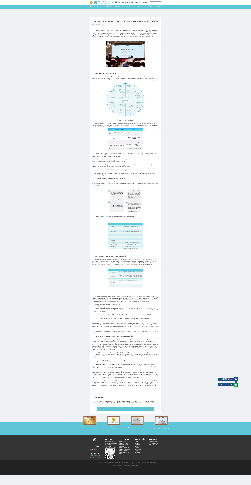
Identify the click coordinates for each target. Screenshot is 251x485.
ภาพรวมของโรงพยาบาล (110, 441)
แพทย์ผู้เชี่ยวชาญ (108, 6)
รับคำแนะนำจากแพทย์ (125, 408)
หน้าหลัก (91, 6)
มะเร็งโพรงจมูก (138, 452)
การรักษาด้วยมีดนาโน (123, 441)
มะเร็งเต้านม (137, 446)
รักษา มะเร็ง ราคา (153, 444)
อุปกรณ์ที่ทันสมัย (108, 444)
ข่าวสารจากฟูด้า (108, 446)
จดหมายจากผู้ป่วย (148, 6)
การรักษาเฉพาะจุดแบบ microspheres (123, 445)
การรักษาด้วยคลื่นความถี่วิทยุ (124, 449)
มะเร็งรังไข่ (137, 450)
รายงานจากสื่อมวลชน (157, 6)
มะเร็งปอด (137, 443)
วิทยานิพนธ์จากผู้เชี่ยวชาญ (110, 447)
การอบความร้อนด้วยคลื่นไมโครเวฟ (124, 453)
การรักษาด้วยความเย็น (123, 443)
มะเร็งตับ (136, 441)
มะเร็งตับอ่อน (137, 444)
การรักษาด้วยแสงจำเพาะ (124, 450)
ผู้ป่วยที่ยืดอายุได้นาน (153, 443)
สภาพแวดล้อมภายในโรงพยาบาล (111, 443)
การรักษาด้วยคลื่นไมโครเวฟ (124, 447)
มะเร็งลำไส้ (137, 447)
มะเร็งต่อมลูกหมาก (138, 449)
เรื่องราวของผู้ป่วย (153, 441)
